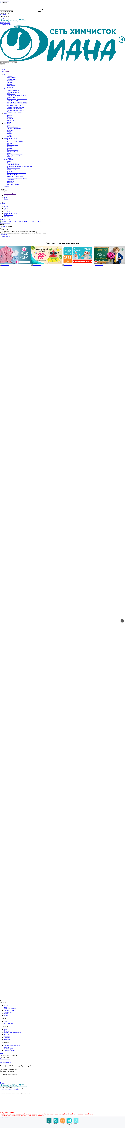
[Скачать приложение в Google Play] (13, 1086)
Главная (2, 226)
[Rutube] (8, 68)
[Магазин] (62, 1120)
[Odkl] (5, 68)
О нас (5, 1029)
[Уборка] (49, 1120)
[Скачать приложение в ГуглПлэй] (13, 21)
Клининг (6, 1047)
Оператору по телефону (9, 1074)
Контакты (7, 1037)
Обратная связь (8, 1023)
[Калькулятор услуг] (69, 1120)
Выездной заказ (5, 203)
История (6, 1031)
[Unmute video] (62, 6)
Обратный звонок (5, 24)
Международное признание (12, 1032)
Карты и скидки (9, 1010)
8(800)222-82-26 (5, 23)
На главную (3, 234)
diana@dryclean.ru (5, 1062)
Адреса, (2, 1083)
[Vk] (1, 68)
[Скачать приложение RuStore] (22, 21)
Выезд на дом (8, 1012)
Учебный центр (8, 1049)
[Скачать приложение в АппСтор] (4, 21)
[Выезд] (56, 1120)
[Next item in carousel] (122, 620)
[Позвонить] (76, 1120)
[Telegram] (11, 68)
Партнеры (7, 1039)
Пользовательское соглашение (9, 1089)
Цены (5, 1007)
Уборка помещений (10, 1008)
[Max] (14, 68)
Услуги (6, 1005)
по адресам (3, 14)
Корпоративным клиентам (12, 1045)
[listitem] (15, 620)
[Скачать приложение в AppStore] (4, 1086)
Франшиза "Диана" (10, 1050)
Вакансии (7, 1036)
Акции (6, 1015)
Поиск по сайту (5, 236)
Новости (6, 1034)
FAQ (5, 1021)
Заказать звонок (5, 1059)
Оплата (6, 1013)
